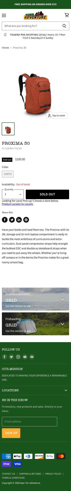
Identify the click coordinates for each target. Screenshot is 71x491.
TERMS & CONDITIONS (13, 478)
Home (5, 47)
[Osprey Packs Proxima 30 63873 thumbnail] (8, 129)
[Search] (64, 26)
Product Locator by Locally (17, 204)
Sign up (11, 433)
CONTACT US (8, 474)
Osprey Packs (13, 149)
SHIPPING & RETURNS (30, 474)
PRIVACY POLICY (53, 474)
